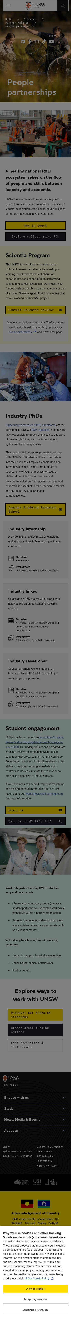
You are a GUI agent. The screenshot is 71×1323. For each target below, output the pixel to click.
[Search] (62, 5)
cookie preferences (20, 332)
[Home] (35, 6)
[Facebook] (30, 41)
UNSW (8, 19)
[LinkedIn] (23, 41)
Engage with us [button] (16, 1098)
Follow (51, 35)
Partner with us (17, 22)
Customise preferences (35, 1309)
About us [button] (11, 1130)
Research (30, 19)
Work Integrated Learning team (44, 794)
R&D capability (40, 430)
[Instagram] (37, 41)
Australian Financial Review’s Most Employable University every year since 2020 (35, 742)
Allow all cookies (35, 1288)
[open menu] (8, 5)
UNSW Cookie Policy (39, 1278)
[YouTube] (51, 41)
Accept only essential (35, 1299)
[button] (35, 225)
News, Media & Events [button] (22, 1120)
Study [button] (8, 1109)
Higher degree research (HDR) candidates (30, 425)
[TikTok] (44, 41)
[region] (35, 1274)
